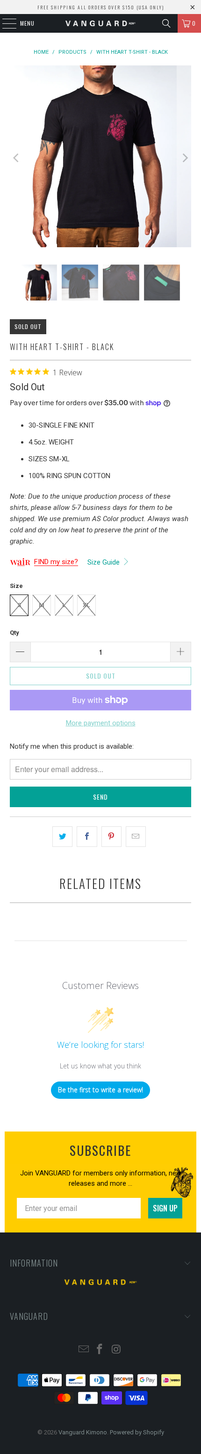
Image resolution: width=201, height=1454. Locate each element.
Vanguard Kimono (82, 1432)
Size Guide (104, 562)
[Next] (184, 158)
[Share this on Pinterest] (111, 836)
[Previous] (16, 158)
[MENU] (4, 23)
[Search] (166, 23)
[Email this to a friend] (136, 836)
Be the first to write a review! (100, 1089)
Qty (14, 632)
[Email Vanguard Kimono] (84, 1350)
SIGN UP (165, 1208)
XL (86, 605)
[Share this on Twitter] (62, 836)
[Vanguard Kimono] (100, 23)
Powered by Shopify (137, 1432)
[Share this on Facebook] (87, 836)
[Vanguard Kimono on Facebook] (100, 1350)
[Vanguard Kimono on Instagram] (116, 1350)
